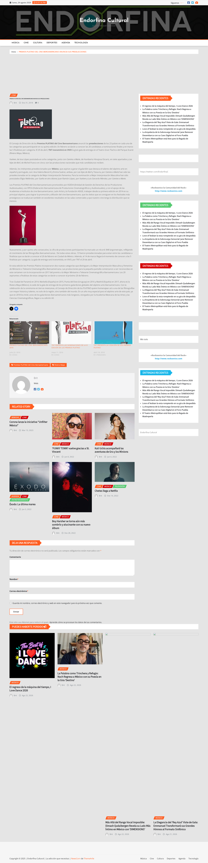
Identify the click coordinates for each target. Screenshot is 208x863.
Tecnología (81, 43)
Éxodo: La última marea (23, 504)
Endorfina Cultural (104, 20)
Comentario (15, 557)
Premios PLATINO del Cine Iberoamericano (30, 365)
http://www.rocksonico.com (168, 191)
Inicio (13, 52)
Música (15, 43)
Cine (26, 43)
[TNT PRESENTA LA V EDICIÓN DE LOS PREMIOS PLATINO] (113, 332)
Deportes (52, 43)
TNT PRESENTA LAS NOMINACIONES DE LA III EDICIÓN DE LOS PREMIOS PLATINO (70, 346)
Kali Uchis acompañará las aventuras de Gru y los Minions (111, 450)
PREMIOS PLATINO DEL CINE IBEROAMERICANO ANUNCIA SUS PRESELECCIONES (52, 52)
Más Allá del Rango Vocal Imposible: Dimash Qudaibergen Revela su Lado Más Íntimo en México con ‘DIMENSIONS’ (127, 826)
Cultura (37, 43)
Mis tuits (144, 339)
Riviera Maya (59, 365)
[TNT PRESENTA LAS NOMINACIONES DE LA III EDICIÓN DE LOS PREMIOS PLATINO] (71, 332)
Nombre (14, 579)
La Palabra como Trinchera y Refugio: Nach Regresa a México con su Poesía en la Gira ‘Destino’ (79, 677)
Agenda (66, 43)
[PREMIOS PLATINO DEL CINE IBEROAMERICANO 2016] (29, 332)
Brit (15, 102)
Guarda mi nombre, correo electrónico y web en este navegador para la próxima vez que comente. (57, 603)
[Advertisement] (104, 72)
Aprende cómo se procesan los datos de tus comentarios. (75, 622)
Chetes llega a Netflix (106, 490)
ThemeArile (89, 858)
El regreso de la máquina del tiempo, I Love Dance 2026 (167, 106)
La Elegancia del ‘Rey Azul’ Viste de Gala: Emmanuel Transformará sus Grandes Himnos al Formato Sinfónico (175, 826)
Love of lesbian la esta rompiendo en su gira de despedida (168, 129)
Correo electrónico (19, 591)
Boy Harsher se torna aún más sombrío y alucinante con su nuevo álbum (71, 524)
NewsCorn (76, 858)
